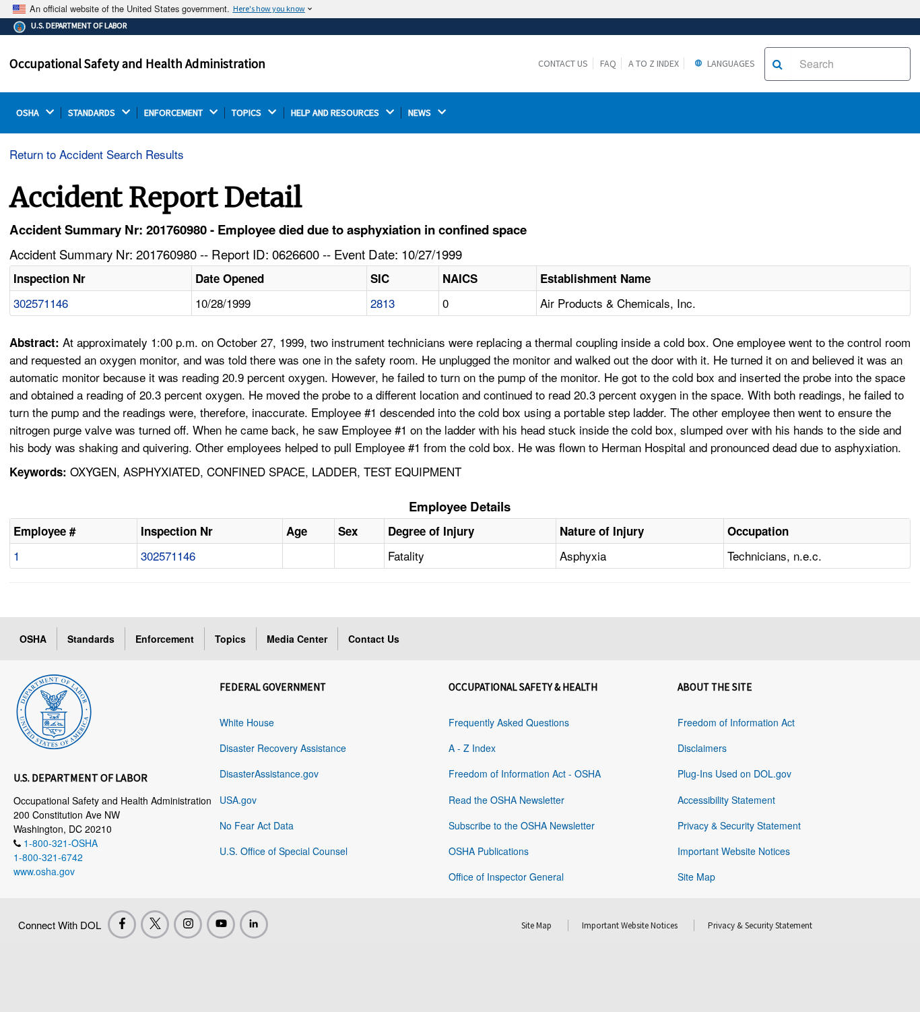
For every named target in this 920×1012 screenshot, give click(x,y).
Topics (230, 638)
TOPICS (247, 113)
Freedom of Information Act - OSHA (525, 773)
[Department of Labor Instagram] (188, 924)
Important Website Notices (734, 851)
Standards (90, 638)
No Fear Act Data (257, 825)
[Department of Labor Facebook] (122, 924)
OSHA (28, 113)
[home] (53, 709)
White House (247, 722)
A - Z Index (472, 748)
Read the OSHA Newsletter (506, 800)
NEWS (420, 113)
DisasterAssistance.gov (269, 773)
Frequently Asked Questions (509, 722)
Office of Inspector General (506, 876)
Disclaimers (702, 748)
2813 (382, 302)
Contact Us (563, 63)
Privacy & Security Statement (739, 825)
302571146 (40, 302)
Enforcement (164, 638)
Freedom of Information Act (736, 722)
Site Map (696, 876)
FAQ (608, 63)
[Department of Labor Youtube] (221, 924)
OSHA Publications (489, 851)
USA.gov (238, 800)
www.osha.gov (44, 871)
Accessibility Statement (726, 800)
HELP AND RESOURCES (336, 113)
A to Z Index (653, 63)
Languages (730, 63)
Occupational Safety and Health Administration (137, 63)
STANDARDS (92, 113)
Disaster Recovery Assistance (283, 748)
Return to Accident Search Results (96, 154)
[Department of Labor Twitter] (155, 924)
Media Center (297, 638)
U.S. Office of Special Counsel (284, 851)
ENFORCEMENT (174, 113)
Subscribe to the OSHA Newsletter (522, 825)
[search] (777, 64)
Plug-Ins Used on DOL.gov (734, 773)
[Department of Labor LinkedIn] (254, 924)
